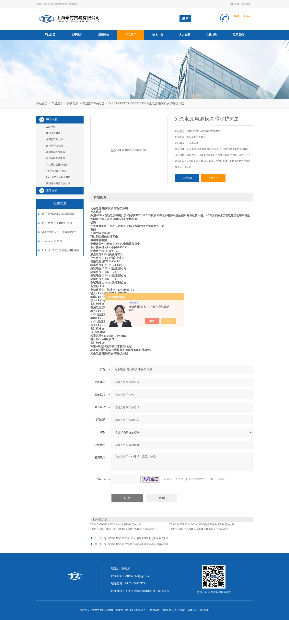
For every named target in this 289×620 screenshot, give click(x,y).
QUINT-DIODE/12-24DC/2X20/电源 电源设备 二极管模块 (198, 529)
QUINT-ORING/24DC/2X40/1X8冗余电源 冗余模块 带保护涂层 (136, 544)
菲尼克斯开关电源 (93, 103)
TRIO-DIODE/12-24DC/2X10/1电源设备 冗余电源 (115, 524)
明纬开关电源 (53, 133)
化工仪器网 (179, 610)
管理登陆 (192, 610)
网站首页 (49, 34)
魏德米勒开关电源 (55, 152)
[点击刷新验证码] (150, 479)
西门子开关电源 (54, 145)
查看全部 (51, 190)
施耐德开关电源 (54, 139)
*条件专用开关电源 (56, 171)
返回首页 (234, 4)
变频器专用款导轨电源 (58, 183)
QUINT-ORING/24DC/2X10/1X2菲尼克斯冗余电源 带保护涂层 (136, 538)
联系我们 (246, 4)
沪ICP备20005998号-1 (136, 610)
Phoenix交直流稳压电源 (58, 177)
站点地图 (204, 610)
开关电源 (72, 103)
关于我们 (76, 34)
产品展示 (130, 34)
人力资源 (184, 34)
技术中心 (157, 34)
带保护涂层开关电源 (56, 164)
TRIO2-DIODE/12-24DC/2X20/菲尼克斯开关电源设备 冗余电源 (201, 524)
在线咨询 (211, 34)
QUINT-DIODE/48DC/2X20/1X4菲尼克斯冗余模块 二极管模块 (122, 529)
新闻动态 (103, 34)
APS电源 (50, 126)
